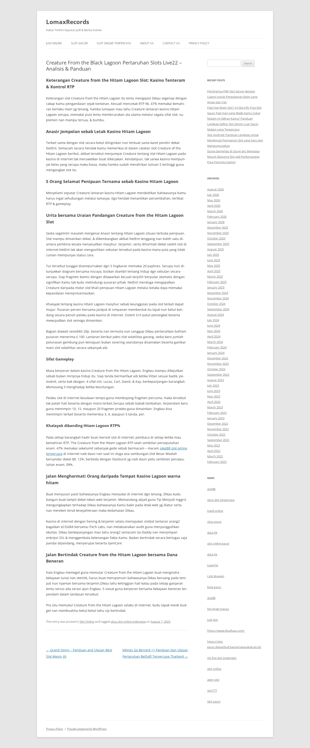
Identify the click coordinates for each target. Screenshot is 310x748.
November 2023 (218, 364)
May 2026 (213, 200)
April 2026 (213, 206)
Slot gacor (214, 701)
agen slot (213, 680)
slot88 (211, 489)
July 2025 (213, 255)
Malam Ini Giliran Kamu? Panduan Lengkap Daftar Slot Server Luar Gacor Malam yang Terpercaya (232, 123)
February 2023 (216, 413)
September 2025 (218, 244)
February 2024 (216, 347)
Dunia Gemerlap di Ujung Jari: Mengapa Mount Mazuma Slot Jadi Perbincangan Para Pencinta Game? (233, 156)
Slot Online (86, 622)
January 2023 (215, 418)
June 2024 (213, 325)
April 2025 (213, 271)
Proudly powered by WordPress (87, 729)
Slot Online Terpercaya (114, 43)
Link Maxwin (215, 576)
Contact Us (171, 43)
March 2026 (215, 211)
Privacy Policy (199, 43)
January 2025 (215, 287)
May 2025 (213, 266)
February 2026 (216, 217)
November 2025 (218, 233)
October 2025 (216, 238)
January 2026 (215, 222)
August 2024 (215, 315)
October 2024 (216, 304)
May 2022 (213, 445)
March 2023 (215, 407)
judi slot (212, 620)
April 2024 (213, 336)
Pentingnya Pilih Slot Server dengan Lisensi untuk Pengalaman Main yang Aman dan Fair (232, 96)
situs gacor (214, 522)
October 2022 (216, 434)
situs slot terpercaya (220, 500)
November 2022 (218, 429)
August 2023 (215, 380)
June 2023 (213, 391)
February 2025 (216, 282)
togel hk (212, 565)
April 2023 (213, 402)
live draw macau (218, 609)
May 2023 (213, 396)
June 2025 (213, 260)
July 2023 (213, 385)
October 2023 (216, 369)
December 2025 (217, 227)
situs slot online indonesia (128, 622)
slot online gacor (218, 543)
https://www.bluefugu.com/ (226, 631)
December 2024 (217, 293)
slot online (214, 669)
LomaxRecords (67, 22)
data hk (212, 533)
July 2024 (213, 320)
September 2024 (218, 309)
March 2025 (215, 276)
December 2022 (217, 424)
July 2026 (213, 195)
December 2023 (217, 358)
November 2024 (218, 298)
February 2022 (216, 462)
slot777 (212, 691)
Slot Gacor (79, 43)
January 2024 (215, 353)
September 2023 (218, 375)
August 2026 (215, 189)
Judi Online (54, 43)
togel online (215, 511)
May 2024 (213, 331)
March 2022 (215, 456)
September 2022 (218, 440)
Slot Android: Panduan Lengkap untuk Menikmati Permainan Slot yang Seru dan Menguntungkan (235, 140)
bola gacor (214, 587)
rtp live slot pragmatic (221, 658)
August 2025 (215, 249)
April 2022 (213, 451)
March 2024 (215, 342)
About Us (147, 43)
